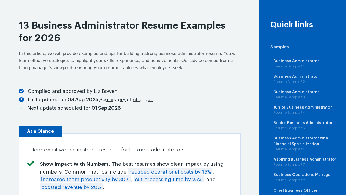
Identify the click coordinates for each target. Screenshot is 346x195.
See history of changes (126, 99)
